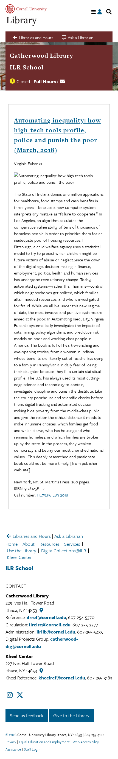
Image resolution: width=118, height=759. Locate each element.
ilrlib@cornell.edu (55, 631)
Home (11, 544)
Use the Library (21, 550)
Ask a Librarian (68, 536)
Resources (50, 544)
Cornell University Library (21, 21)
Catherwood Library (41, 55)
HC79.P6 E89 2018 (52, 495)
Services (72, 544)
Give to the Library (71, 715)
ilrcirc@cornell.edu (50, 624)
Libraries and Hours (31, 536)
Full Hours (44, 81)
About (29, 544)
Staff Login (32, 749)
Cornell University (26, 9)
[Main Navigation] (94, 12)
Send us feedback (26, 715)
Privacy (10, 742)
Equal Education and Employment (44, 742)
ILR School (27, 67)
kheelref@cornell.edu (61, 677)
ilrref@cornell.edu (46, 617)
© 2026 (10, 734)
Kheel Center (19, 557)
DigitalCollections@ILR (63, 550)
